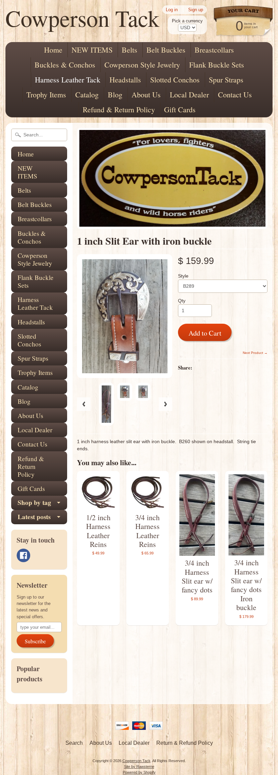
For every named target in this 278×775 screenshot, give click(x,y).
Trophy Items (46, 94)
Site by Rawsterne (139, 766)
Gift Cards (180, 109)
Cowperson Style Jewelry (142, 65)
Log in (172, 9)
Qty (181, 300)
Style (183, 276)
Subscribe (35, 641)
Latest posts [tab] (34, 517)
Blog (115, 94)
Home (53, 50)
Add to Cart (204, 333)
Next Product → (255, 353)
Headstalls (125, 79)
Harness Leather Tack (67, 79)
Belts (129, 50)
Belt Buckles (165, 50)
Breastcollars (214, 50)
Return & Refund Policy (184, 743)
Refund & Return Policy (119, 109)
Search (74, 743)
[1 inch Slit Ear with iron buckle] (106, 404)
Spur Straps (226, 79)
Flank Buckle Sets (216, 65)
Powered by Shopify (139, 772)
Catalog (87, 94)
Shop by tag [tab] (34, 502)
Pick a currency (187, 20)
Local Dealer (189, 94)
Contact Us (235, 94)
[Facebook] (23, 555)
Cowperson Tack (82, 17)
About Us (146, 94)
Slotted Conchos (175, 79)
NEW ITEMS (92, 50)
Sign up (195, 9)
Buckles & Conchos (65, 65)
